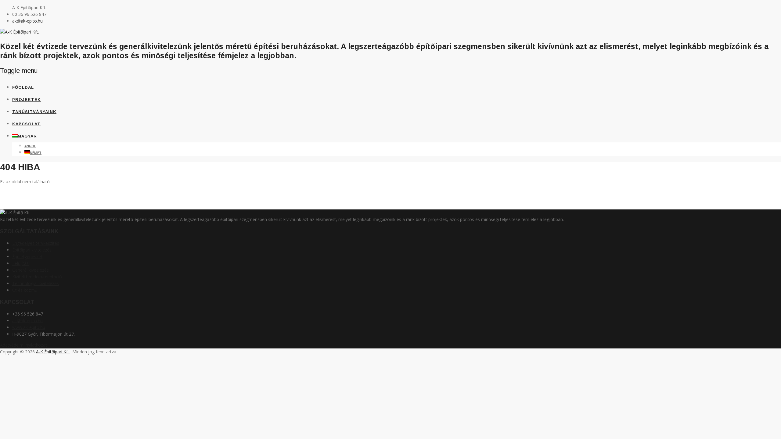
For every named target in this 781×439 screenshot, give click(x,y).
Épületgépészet (27, 256)
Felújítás (20, 263)
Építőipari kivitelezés (32, 250)
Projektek (26, 99)
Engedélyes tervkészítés (35, 243)
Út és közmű (25, 290)
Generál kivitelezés (30, 270)
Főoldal (23, 87)
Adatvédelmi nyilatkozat (23, 345)
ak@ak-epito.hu (27, 21)
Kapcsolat (26, 124)
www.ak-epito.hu (28, 327)
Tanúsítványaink (34, 111)
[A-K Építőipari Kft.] (19, 32)
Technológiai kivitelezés (35, 283)
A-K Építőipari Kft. (53, 352)
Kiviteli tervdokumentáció (37, 277)
